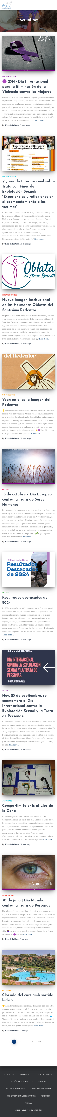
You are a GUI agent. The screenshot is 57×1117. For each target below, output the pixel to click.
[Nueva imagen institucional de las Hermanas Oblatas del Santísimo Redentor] (28, 271)
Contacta (25, 1074)
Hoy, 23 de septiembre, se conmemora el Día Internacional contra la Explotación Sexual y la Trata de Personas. (27, 706)
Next (40, 1042)
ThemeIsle (38, 1110)
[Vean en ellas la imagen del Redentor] (28, 371)
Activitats (7, 801)
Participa (42, 1082)
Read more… (40, 120)
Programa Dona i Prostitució (21, 1096)
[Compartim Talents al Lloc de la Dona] (28, 777)
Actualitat (7, 691)
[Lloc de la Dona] (8, 5)
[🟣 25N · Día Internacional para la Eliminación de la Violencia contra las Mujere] (28, 53)
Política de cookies (15, 1089)
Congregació (8, 395)
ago (25, 125)
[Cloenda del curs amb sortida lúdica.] (28, 967)
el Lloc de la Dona (43, 1074)
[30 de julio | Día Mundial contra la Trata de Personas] (28, 872)
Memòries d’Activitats (22, 1082)
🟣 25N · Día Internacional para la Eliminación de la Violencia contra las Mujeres (26, 87)
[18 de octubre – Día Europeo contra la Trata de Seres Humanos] (28, 466)
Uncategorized (9, 77)
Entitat (5, 490)
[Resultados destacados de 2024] (28, 569)
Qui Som (28, 1103)
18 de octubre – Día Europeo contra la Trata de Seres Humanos (27, 500)
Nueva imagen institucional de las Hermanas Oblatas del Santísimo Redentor (27, 305)
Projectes (45, 1096)
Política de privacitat (40, 1089)
